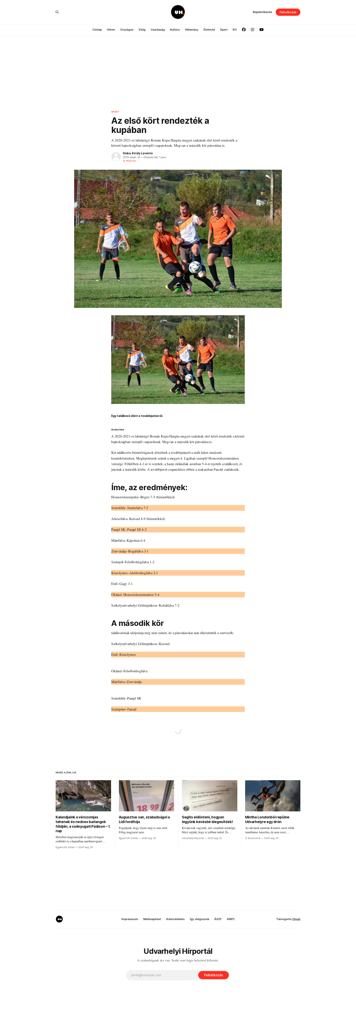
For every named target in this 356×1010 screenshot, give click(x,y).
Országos (126, 29)
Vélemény (191, 29)
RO (235, 29)
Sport (224, 29)
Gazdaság (158, 29)
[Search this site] (57, 12)
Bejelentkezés (262, 12)
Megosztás (131, 161)
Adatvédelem (175, 919)
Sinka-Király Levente (138, 153)
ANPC (231, 919)
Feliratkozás (288, 12)
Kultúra (175, 29)
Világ (142, 29)
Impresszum (129, 919)
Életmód (209, 29)
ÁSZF (218, 919)
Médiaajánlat (152, 919)
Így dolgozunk (199, 919)
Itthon (111, 29)
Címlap (97, 29)
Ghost (296, 919)
